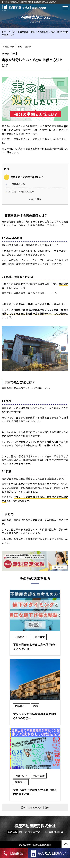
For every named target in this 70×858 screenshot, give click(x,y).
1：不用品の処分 (16, 184)
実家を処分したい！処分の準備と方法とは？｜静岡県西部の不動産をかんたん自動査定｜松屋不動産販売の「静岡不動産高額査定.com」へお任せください (24, 8)
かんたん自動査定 (51, 853)
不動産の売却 (9, 46)
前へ (23, 807)
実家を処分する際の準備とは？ (27, 177)
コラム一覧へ (35, 807)
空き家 (28, 46)
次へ (47, 807)
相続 (20, 46)
